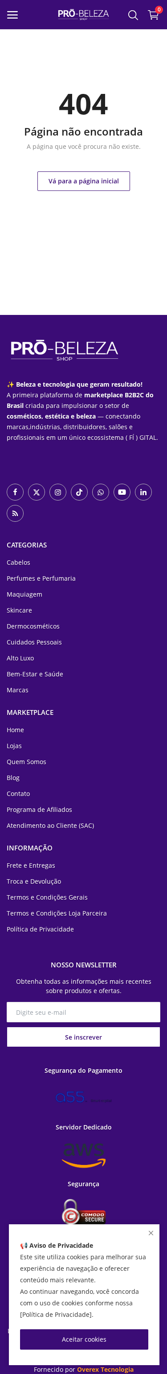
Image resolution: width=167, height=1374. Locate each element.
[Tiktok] (79, 492)
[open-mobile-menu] (12, 15)
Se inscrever (83, 1037)
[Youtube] (122, 492)
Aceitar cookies (84, 1339)
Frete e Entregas (31, 865)
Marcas (18, 690)
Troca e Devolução (34, 881)
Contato (18, 793)
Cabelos (18, 562)
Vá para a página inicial (84, 181)
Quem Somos (26, 761)
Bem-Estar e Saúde (35, 674)
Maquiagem (24, 594)
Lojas (14, 745)
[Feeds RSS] (15, 513)
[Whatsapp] (100, 492)
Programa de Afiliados (39, 809)
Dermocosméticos (33, 626)
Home (15, 730)
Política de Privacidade (40, 929)
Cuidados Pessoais (34, 642)
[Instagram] (57, 492)
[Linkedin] (143, 492)
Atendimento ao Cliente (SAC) (50, 825)
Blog (13, 777)
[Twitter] (36, 492)
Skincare (19, 610)
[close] (151, 1233)
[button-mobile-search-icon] (133, 14)
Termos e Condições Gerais (47, 897)
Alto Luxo (20, 658)
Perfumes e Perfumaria (41, 578)
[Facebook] (15, 492)
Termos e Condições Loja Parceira (57, 913)
